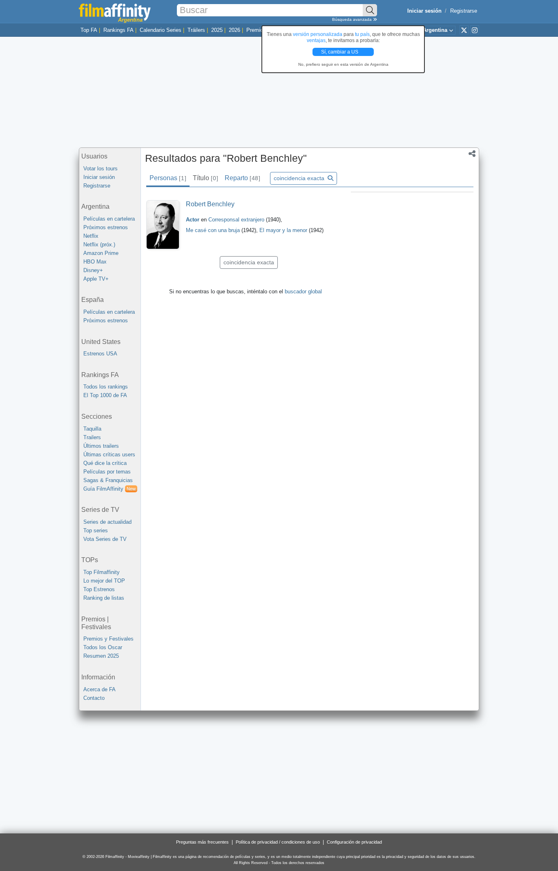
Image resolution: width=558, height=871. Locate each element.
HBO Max (95, 262)
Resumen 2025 (101, 656)
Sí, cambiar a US (340, 52)
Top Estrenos (99, 589)
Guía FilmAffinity (109, 489)
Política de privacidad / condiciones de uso (278, 842)
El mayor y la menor (284, 230)
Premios (256, 30)
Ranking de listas (103, 598)
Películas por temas (107, 472)
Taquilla (92, 429)
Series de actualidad (107, 522)
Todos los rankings (105, 387)
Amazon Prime (100, 253)
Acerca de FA (99, 689)
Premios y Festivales (108, 639)
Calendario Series (160, 30)
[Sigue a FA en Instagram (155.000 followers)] (474, 29)
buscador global (303, 291)
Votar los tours (100, 168)
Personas (168, 177)
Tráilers (196, 30)
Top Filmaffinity (101, 572)
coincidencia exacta (300, 178)
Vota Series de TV (105, 539)
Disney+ (93, 270)
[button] (472, 154)
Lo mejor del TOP (104, 581)
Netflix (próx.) (99, 244)
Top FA (88, 30)
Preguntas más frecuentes (202, 842)
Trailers (92, 437)
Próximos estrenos (105, 227)
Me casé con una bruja (213, 230)
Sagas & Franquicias (108, 480)
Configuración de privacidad (354, 842)
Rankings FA (118, 30)
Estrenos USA (100, 354)
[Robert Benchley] (162, 225)
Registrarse (463, 11)
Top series (95, 530)
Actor (192, 220)
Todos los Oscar (102, 647)
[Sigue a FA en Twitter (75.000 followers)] (464, 29)
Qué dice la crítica (105, 463)
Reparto (242, 177)
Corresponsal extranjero (237, 220)
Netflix (90, 236)
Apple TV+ (96, 279)
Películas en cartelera (109, 219)
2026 (234, 30)
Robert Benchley (210, 204)
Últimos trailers (101, 446)
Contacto (94, 698)
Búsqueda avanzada (352, 19)
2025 (217, 30)
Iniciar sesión (99, 177)
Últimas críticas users (109, 454)
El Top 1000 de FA (105, 395)
